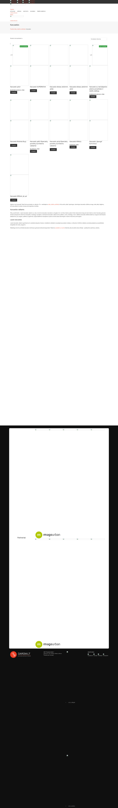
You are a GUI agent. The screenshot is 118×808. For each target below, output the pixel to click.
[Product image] (19, 75)
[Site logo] (18, 6)
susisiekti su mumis (60, 228)
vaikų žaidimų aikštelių (53, 204)
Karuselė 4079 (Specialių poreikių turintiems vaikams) (58, 144)
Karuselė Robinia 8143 (18, 141)
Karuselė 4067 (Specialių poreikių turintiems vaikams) (39, 144)
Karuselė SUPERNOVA (38, 87)
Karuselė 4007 (15, 87)
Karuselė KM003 (75, 141)
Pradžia (12, 29)
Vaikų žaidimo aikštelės (20, 29)
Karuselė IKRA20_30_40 (18, 196)
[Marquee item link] (71, 538)
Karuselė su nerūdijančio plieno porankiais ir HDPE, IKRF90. (98, 89)
